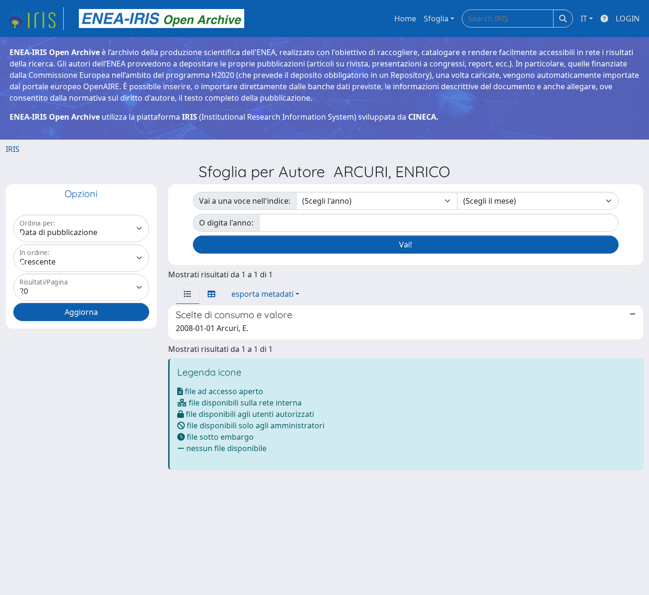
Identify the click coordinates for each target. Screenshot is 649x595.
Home (405, 18)
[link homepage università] (161, 18)
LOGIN (627, 18)
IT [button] (584, 18)
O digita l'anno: (226, 222)
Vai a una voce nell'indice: (244, 201)
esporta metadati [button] (262, 294)
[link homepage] (35, 18)
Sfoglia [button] (436, 18)
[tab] (188, 294)
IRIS (12, 149)
